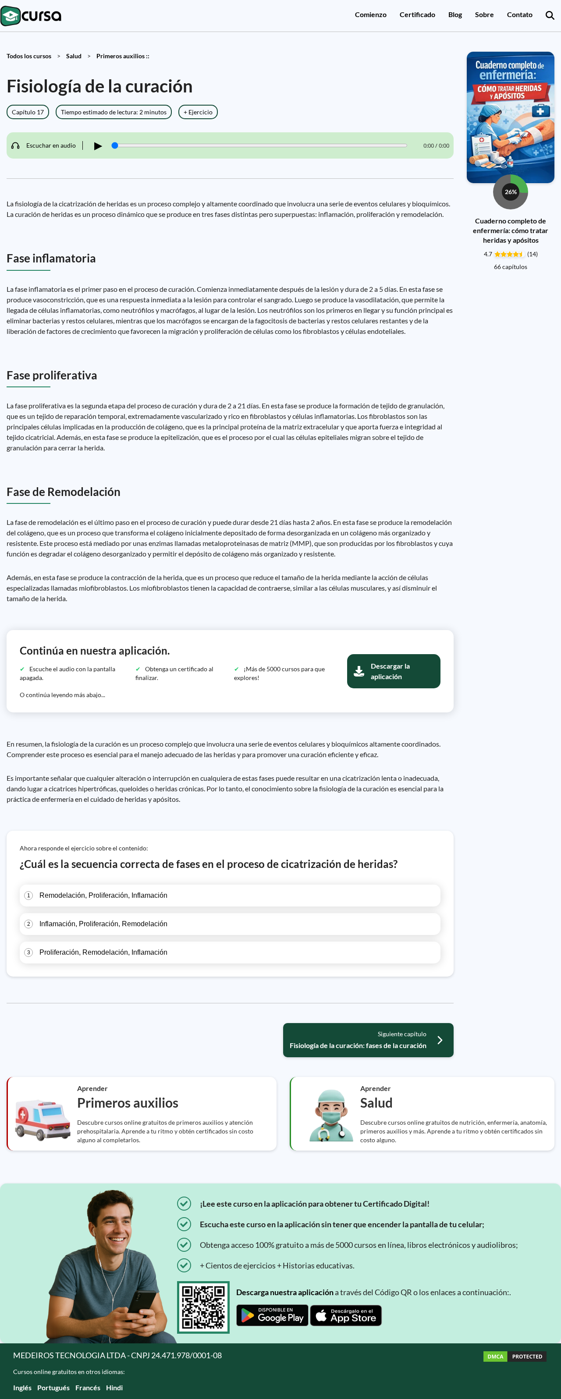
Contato (520, 14)
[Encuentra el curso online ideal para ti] (550, 16)
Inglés (22, 1387)
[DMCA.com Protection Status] (515, 1371)
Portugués (53, 1387)
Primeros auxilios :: (122, 56)
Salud (74, 56)
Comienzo (371, 14)
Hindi (114, 1387)
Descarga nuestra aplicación (285, 1292)
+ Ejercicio (198, 112)
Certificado (417, 14)
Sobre (484, 14)
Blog (455, 14)
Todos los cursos (29, 56)
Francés (87, 1387)
